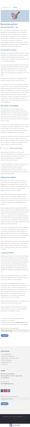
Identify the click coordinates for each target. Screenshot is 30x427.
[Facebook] (2, 390)
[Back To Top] (27, 420)
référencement (20, 322)
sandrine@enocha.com (7, 383)
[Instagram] (8, 390)
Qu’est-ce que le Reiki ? (15, 148)
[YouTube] (5, 390)
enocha (15, 7)
